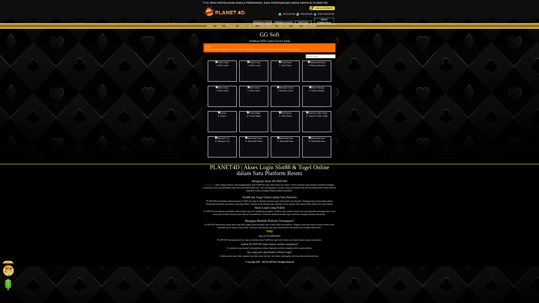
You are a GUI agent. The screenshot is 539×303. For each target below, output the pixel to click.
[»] (322, 8)
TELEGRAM (289, 14)
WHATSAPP (306, 14)
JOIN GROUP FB (325, 14)
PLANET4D (210, 185)
